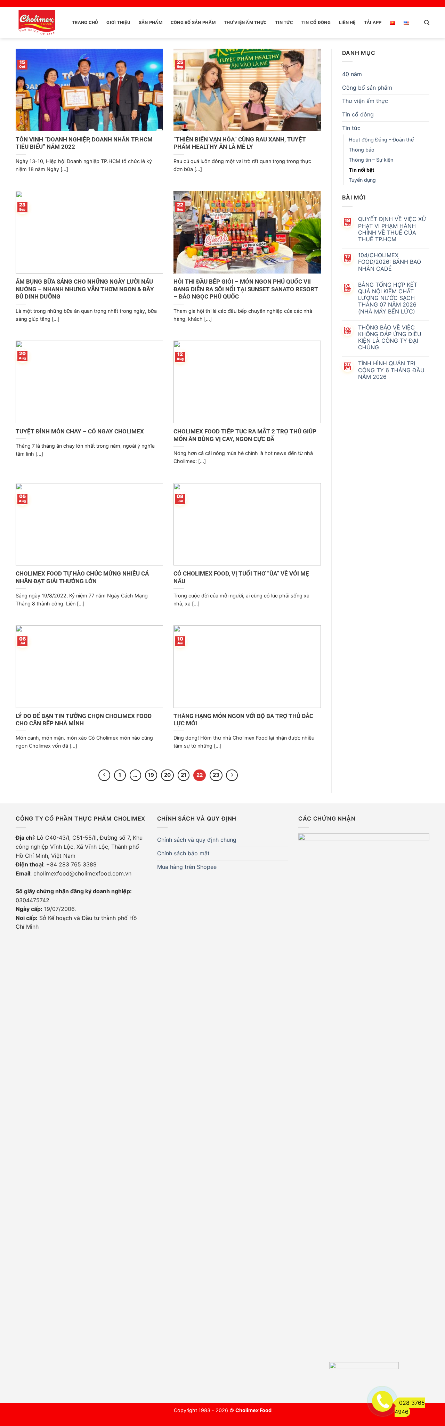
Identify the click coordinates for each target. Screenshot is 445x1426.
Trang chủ (85, 22)
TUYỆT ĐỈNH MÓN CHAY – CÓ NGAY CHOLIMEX (80, 431)
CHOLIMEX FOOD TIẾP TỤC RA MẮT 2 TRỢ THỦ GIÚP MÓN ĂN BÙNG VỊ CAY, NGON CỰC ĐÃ (244, 435)
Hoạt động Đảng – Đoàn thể (381, 139)
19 (151, 775)
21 (183, 775)
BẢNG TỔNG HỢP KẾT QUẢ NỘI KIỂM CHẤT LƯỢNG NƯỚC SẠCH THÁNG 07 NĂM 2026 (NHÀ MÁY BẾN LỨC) (387, 298)
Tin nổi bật (361, 170)
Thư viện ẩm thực (245, 22)
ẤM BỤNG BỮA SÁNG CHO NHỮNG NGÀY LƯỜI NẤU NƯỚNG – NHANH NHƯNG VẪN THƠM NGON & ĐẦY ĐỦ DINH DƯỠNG (85, 289)
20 (167, 775)
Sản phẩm (150, 22)
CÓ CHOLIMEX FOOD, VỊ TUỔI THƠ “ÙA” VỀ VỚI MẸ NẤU (241, 577)
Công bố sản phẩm (193, 22)
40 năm (352, 74)
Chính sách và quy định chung (196, 839)
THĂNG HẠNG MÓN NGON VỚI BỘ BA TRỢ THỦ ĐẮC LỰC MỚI (243, 720)
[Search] (426, 22)
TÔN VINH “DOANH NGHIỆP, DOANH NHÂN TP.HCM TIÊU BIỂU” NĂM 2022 (84, 143)
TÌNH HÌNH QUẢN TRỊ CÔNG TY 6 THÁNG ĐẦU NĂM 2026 (391, 370)
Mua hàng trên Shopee (187, 866)
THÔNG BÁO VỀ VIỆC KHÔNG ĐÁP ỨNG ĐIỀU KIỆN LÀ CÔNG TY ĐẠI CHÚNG (389, 337)
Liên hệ (347, 22)
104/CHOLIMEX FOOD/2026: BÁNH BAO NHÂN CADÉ (389, 262)
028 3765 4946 (410, 1407)
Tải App (373, 22)
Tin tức (284, 22)
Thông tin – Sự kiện (371, 160)
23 (216, 775)
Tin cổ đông (316, 22)
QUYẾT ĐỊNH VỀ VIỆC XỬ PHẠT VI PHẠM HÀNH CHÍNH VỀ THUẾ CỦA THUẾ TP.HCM (392, 229)
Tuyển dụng (362, 180)
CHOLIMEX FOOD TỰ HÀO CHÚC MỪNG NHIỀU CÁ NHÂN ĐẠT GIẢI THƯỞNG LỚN (82, 577)
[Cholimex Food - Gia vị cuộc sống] (37, 23)
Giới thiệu (118, 22)
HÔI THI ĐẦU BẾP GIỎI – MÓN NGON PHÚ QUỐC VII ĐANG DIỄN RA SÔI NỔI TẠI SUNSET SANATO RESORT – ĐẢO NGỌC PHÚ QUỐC (245, 289)
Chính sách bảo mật (183, 853)
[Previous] (104, 775)
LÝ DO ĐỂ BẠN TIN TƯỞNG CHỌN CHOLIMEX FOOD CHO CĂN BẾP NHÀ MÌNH (84, 720)
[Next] (232, 775)
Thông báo (361, 150)
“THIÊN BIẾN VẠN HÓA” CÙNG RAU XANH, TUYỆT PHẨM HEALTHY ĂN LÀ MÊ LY (239, 143)
